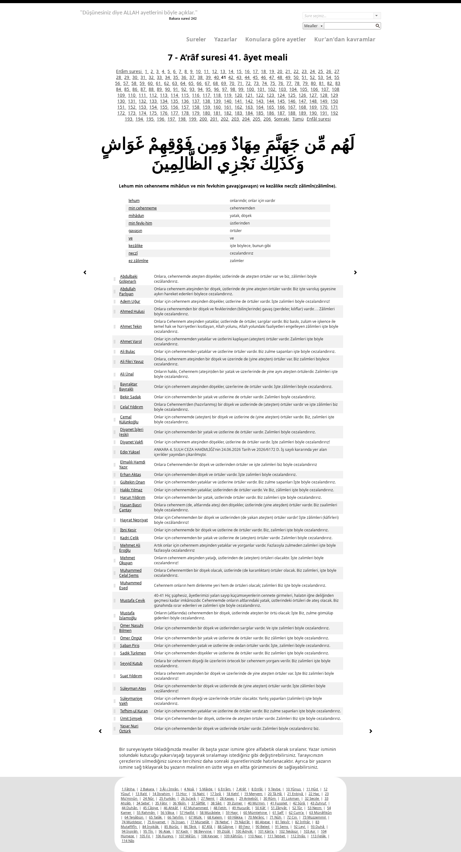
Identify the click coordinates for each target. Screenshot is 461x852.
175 (153, 113)
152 (132, 107)
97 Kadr (182, 831)
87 (143, 89)
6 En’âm (224, 789)
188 (292, 113)
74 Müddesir (132, 821)
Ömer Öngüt (131, 638)
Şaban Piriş (130, 645)
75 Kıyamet (156, 821)
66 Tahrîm (175, 817)
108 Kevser (210, 836)
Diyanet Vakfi (131, 442)
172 (121, 113)
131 (132, 101)
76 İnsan (178, 821)
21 (288, 71)
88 (152, 89)
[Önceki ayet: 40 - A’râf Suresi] (85, 273)
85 (127, 89)
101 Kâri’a (266, 831)
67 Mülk (196, 817)
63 (175, 83)
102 (272, 89)
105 (304, 89)
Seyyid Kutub (131, 663)
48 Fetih (220, 807)
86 (135, 89)
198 (182, 119)
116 (196, 95)
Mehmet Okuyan (127, 560)
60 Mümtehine (255, 812)
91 (176, 89)
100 (250, 89)
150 (334, 101)
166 (281, 107)
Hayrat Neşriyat (134, 520)
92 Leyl (300, 826)
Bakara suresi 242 (183, 19)
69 (224, 83)
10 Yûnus (294, 789)
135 (175, 101)
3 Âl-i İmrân (169, 789)
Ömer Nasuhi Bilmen (131, 628)
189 (303, 113)
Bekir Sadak (130, 397)
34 (168, 77)
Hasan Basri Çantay (130, 507)
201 (214, 119)
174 (143, 113)
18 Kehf (233, 793)
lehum (134, 200)
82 (330, 83)
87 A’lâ (207, 826)
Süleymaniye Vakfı (130, 701)
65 (191, 83)
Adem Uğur (130, 301)
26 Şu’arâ (188, 798)
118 (217, 95)
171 (334, 107)
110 (132, 95)
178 (185, 113)
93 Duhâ (318, 826)
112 (153, 95)
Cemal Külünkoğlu (128, 419)
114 (175, 95)
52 (313, 77)
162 (239, 107)
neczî (133, 253)
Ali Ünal (127, 374)
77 (289, 83)
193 (129, 119)
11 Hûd (312, 789)
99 (241, 89)
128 (324, 95)
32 (152, 77)
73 (257, 83)
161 (228, 107)
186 (271, 113)
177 (175, 113)
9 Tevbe (274, 789)
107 (325, 89)
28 (119, 77)
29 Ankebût (249, 798)
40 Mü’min (257, 803)
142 (249, 101)
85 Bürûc (171, 826)
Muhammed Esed (130, 585)
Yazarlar (225, 39)
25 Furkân (167, 798)
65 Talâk (156, 817)
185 (260, 113)
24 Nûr (149, 798)
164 (260, 107)
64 (183, 83)
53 (321, 77)
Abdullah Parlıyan (127, 291)
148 (313, 101)
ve (131, 238)
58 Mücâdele (210, 812)
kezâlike (136, 245)
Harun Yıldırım (132, 497)
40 (217, 77)
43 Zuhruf (318, 803)
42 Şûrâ (299, 803)
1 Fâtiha (128, 789)
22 (297, 71)
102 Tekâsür (289, 831)
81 (322, 83)
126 (303, 95)
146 (292, 101)
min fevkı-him (140, 223)
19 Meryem (253, 793)
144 (271, 101)
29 (127, 77)
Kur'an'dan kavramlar (344, 39)
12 (215, 71)
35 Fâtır (161, 803)
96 (217, 89)
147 (303, 101)
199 (193, 119)
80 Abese (263, 821)
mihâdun (136, 215)
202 (225, 119)
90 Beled (263, 826)
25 (321, 71)
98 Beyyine (203, 831)
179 (196, 113)
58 (134, 83)
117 (207, 95)
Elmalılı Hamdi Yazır (132, 464)
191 (324, 113)
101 (261, 89)
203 (235, 119)
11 (207, 71)
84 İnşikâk (151, 826)
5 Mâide (206, 789)
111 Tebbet (277, 836)
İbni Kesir (128, 530)
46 (264, 77)
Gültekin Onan (132, 482)
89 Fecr (245, 826)
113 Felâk (319, 836)
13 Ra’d (141, 793)
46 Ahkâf (171, 807)
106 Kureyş (165, 836)
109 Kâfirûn (233, 836)
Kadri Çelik (129, 537)
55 (336, 77)
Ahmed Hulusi (132, 311)
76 (281, 83)
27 (336, 71)
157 (185, 107)
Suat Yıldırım (131, 676)
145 (281, 101)
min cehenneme (143, 208)
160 (217, 107)
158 (196, 107)
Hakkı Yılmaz (131, 490)
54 (329, 77)
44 (248, 77)
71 (240, 83)
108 (335, 89)
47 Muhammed (196, 807)
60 (151, 83)
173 (132, 113)
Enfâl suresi (319, 119)
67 (208, 83)
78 (297, 83)
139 (217, 101)
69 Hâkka (235, 817)
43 (239, 77)
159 (207, 107)
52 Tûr (297, 807)
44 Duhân (130, 807)
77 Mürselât (200, 821)
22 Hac (314, 793)
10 (199, 71)
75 (273, 83)
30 (135, 77)
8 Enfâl (257, 789)
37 (192, 77)
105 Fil (145, 836)
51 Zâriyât (279, 807)
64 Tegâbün (134, 817)
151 (121, 107)
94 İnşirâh (130, 831)
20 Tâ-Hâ (275, 793)
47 (272, 77)
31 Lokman (290, 798)
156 (175, 107)
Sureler (196, 39)
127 (313, 95)
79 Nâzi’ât (242, 821)
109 (121, 95)
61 (159, 83)
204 (246, 119)
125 (292, 95)
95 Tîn (148, 831)
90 (168, 89)
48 (280, 77)
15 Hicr (182, 793)
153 (143, 107)
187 (281, 113)
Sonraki (282, 119)
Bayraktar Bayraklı (128, 386)
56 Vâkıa (168, 812)
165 (271, 107)
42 (231, 77)
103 (282, 89)
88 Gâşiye (226, 826)
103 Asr (310, 831)
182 (228, 113)
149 (324, 101)
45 (256, 77)
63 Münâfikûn (320, 812)
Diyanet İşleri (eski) (131, 432)
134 (164, 101)
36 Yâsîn (180, 803)
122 (260, 95)
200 (203, 119)
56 (118, 83)
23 (305, 71)
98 (233, 89)
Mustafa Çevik (132, 600)
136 (185, 101)
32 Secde (312, 798)
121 (249, 95)
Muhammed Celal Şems (130, 573)
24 (313, 71)
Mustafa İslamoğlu (127, 615)
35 (176, 77)
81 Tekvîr (282, 821)
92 (184, 89)
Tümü (298, 119)
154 (153, 107)
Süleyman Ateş (133, 688)
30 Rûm (270, 798)
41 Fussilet (279, 803)
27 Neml (208, 798)
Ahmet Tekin (131, 326)
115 (185, 95)
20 (280, 71)
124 (281, 95)
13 (223, 71)
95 (209, 89)
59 (143, 83)
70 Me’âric (256, 817)
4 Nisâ (189, 789)
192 (334, 113)
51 (305, 77)
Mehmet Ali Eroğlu (129, 548)
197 (171, 119)
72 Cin (292, 817)
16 (248, 71)
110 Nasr (255, 836)
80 (314, 83)
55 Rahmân (146, 812)
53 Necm (315, 807)
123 (271, 95)
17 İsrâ (216, 793)
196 (161, 119)
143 (260, 101)
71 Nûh (276, 817)
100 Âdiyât (244, 831)
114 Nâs (128, 840)
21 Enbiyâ (295, 793)
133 (153, 101)
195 (150, 119)
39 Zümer (235, 803)
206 (267, 119)
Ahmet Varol (131, 341)
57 (126, 83)
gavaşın (135, 230)
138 (207, 101)
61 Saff (278, 812)
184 (249, 113)
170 (324, 107)
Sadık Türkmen (133, 653)
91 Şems (282, 826)
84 (119, 89)
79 (306, 83)
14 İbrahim (161, 793)
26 (329, 71)
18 (264, 71)
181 (217, 113)
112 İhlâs (298, 836)
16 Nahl (198, 793)
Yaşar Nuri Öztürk (128, 728)
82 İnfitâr (303, 821)
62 (167, 83)
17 (256, 71)
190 (313, 113)
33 (160, 77)
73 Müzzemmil (315, 817)
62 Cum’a (297, 812)
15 (239, 71)
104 (293, 89)
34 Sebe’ (143, 803)
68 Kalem (215, 817)
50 (297, 77)
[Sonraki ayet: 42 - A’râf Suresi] (355, 273)
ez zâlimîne (138, 260)
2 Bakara (147, 789)
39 (209, 77)
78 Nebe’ (222, 821)
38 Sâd (216, 803)
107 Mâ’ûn (187, 836)
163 (249, 107)
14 (231, 71)
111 (143, 95)
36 (184, 77)
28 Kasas (227, 798)
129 (334, 95)
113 (164, 95)
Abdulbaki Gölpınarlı (128, 279)
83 (337, 83)
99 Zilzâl (224, 831)
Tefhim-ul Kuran (134, 711)
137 (196, 101)
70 (232, 83)
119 (228, 95)
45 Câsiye (151, 807)
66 (200, 83)
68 (216, 83)
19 (272, 71)
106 (314, 89)
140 (228, 101)
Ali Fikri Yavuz (132, 361)
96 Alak (165, 831)
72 (249, 83)
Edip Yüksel (130, 452)
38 (201, 77)
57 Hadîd (187, 812)
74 (265, 83)
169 (313, 107)
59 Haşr (232, 812)
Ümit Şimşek (131, 718)
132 (143, 101)
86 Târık (190, 826)
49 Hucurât (241, 807)
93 (192, 89)
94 (201, 89)
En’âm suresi (129, 71)
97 (225, 89)
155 (164, 107)
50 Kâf (260, 807)
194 (139, 119)
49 (288, 77)
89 (160, 89)
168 (303, 107)
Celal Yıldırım (131, 407)
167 (292, 107)
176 (164, 113)
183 (239, 113)
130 (121, 101)
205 (257, 119)
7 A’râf (241, 789)
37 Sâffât (198, 803)
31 (143, 77)
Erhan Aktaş (130, 474)
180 (207, 113)
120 (239, 95)
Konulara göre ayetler (275, 39)
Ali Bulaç (127, 351)
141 (239, 101)
